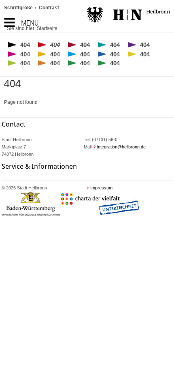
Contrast (49, 8)
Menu (29, 23)
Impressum (101, 187)
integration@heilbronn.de (121, 146)
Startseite (47, 28)
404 (25, 44)
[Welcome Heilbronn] (128, 16)
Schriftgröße (18, 8)
